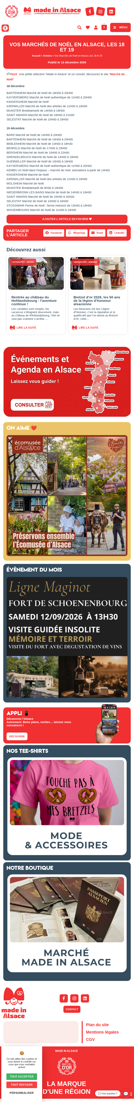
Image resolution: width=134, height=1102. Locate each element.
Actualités (18, 262)
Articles (47, 55)
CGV (90, 1039)
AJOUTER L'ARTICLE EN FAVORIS (65, 219)
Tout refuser (22, 1084)
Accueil (36, 55)
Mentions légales (102, 1032)
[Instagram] (100, 11)
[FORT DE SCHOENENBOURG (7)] (67, 697)
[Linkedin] (111, 11)
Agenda (92, 262)
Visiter (30, 262)
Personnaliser (22, 1093)
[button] (5, 28)
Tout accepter (22, 1076)
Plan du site (97, 1024)
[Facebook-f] (90, 11)
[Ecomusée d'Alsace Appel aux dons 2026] (67, 555)
